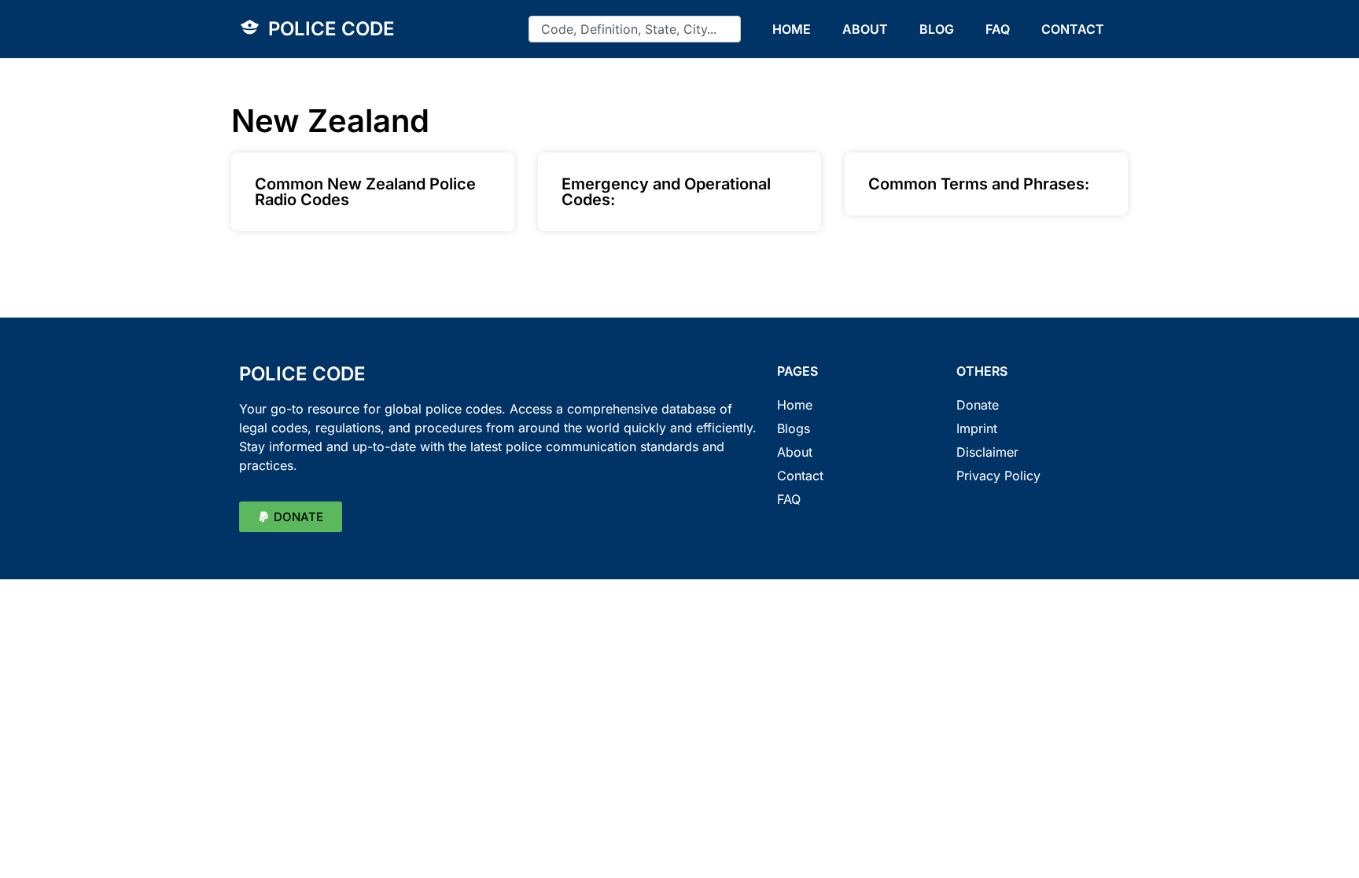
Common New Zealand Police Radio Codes (365, 191)
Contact (800, 475)
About (794, 452)
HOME (791, 29)
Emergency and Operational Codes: (666, 191)
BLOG (936, 29)
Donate (977, 405)
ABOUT (865, 29)
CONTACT (1072, 29)
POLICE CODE (331, 28)
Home (794, 405)
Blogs (793, 428)
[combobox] (634, 29)
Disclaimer (987, 452)
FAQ (997, 29)
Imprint (976, 428)
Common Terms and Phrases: (978, 183)
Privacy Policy (998, 475)
